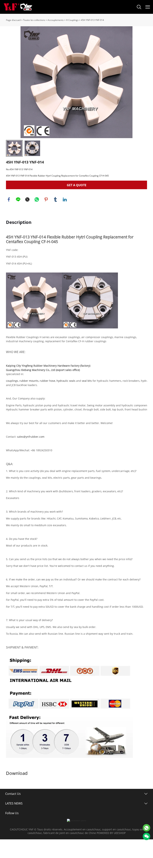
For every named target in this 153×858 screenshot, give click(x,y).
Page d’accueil (13, 20)
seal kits (87, 380)
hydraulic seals (66, 380)
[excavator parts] (76, 820)
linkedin (65, 199)
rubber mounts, (29, 380)
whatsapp (37, 199)
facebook (9, 199)
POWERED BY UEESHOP (111, 833)
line (18, 199)
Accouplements (56, 20)
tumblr (55, 199)
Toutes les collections (34, 20)
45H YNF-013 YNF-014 (92, 20)
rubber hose (47, 380)
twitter (27, 199)
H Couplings (72, 20)
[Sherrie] (146, 828)
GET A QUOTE (76, 185)
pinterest (46, 199)
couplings (12, 380)
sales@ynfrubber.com (30, 436)
